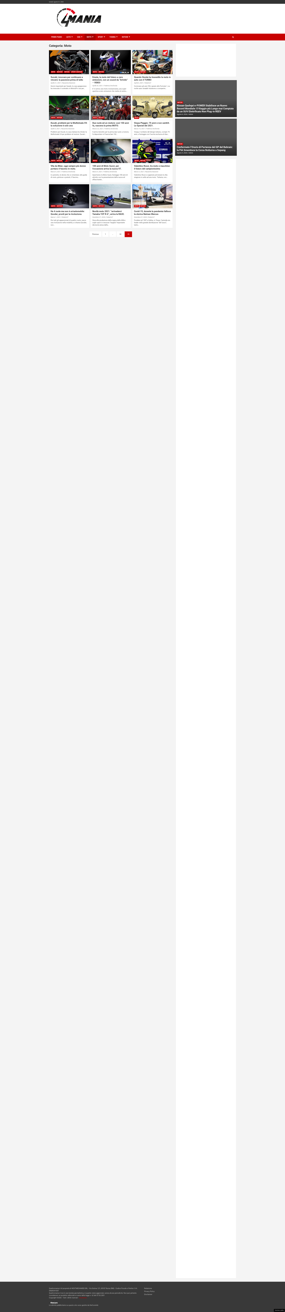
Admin (191, 114)
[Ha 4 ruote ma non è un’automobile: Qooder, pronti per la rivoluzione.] (69, 196)
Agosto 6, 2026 (182, 114)
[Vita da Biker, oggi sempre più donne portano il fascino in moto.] (69, 151)
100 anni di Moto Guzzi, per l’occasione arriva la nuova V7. (107, 167)
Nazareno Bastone (68, 83)
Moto (89, 37)
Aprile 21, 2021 (56, 83)
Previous (95, 234)
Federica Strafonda (110, 86)
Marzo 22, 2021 (97, 129)
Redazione (148, 1288)
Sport (100, 37)
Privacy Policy (149, 1291)
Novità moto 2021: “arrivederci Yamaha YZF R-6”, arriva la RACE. (108, 212)
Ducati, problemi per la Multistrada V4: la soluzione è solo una (69, 124)
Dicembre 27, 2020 (98, 217)
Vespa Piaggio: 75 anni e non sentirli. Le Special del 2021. (152, 124)
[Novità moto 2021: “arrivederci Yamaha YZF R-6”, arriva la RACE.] (111, 196)
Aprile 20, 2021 (97, 86)
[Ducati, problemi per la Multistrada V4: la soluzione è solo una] (69, 108)
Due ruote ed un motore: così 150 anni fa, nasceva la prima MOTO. (110, 124)
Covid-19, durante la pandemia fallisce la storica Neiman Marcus (152, 212)
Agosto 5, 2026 (182, 153)
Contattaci (83, 1298)
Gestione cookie (279, 1310)
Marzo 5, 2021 (97, 172)
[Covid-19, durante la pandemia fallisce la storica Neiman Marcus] (152, 196)
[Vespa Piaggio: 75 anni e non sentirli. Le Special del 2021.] (152, 108)
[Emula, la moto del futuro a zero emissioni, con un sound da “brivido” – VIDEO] (111, 62)
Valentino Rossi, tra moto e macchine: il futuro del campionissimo (152, 167)
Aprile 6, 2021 (138, 83)
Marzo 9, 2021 (56, 172)
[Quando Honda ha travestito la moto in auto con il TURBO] (152, 62)
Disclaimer (148, 1294)
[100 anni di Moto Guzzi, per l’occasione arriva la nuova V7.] (111, 151)
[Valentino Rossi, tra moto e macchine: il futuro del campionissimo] (152, 151)
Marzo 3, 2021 (139, 172)
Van (78, 37)
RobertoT (148, 83)
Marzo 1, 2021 (56, 217)
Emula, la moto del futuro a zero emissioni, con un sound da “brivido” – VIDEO (110, 80)
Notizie (125, 37)
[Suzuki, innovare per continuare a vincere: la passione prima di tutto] (69, 62)
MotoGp (60, 72)
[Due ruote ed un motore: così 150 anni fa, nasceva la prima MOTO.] (111, 108)
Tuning (112, 37)
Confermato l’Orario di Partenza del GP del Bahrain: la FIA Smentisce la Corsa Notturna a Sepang (205, 148)
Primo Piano (56, 37)
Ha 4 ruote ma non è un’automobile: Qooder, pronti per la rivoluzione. (67, 212)
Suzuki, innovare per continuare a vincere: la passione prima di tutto (67, 78)
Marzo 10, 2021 (139, 129)
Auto (68, 37)
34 (120, 234)
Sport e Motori (76, 72)
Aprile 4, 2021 (55, 129)
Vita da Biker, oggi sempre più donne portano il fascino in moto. (68, 167)
